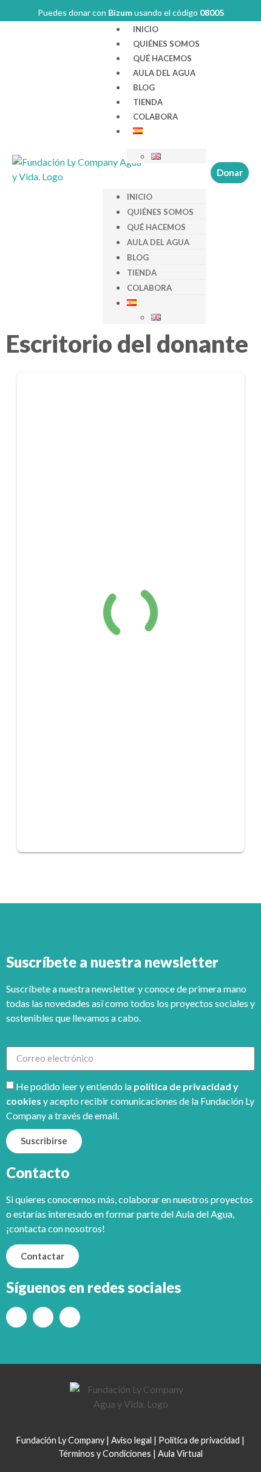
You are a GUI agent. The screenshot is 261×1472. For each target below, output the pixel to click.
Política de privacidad (199, 1440)
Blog (144, 87)
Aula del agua (164, 73)
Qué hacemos (162, 58)
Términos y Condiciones (104, 1453)
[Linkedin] (69, 1317)
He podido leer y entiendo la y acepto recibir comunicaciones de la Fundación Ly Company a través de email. (130, 1100)
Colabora (155, 116)
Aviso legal (131, 1440)
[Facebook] (43, 1317)
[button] (154, 170)
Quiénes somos (166, 44)
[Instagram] (16, 1317)
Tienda (148, 102)
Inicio (145, 29)
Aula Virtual (180, 1453)
